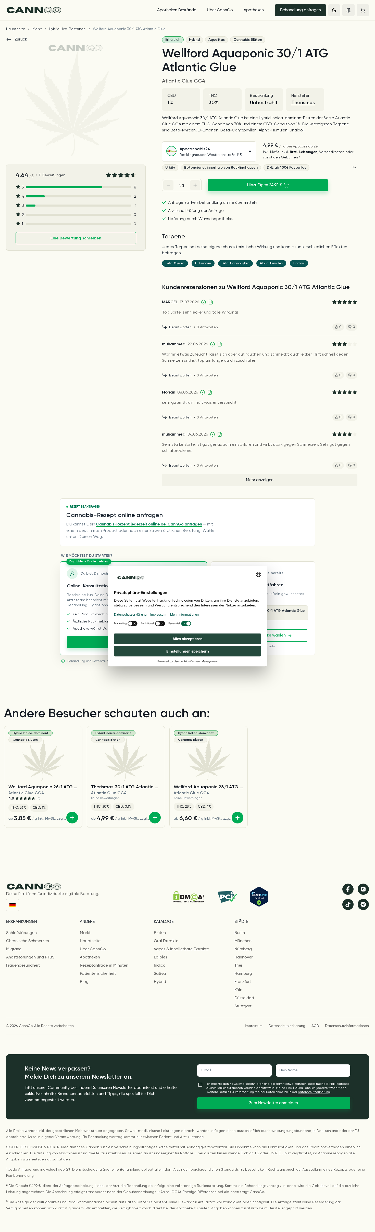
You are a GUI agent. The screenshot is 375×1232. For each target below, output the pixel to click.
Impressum (253, 1026)
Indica (160, 966)
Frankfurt (242, 982)
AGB (315, 1026)
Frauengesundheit (23, 966)
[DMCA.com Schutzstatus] (188, 896)
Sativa (160, 974)
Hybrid (194, 39)
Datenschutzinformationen (347, 1026)
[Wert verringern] (168, 185)
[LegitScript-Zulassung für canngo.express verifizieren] (259, 897)
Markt (37, 29)
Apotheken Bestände (176, 10)
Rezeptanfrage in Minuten (104, 966)
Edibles (160, 957)
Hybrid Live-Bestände (67, 29)
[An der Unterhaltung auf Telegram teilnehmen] (363, 904)
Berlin (239, 933)
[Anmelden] (348, 10)
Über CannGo (220, 10)
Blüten (160, 933)
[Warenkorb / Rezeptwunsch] (363, 10)
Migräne (13, 949)
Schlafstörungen (21, 933)
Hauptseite (15, 29)
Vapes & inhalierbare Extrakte (181, 949)
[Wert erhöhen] (195, 185)
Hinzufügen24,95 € (264, 185)
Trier (238, 966)
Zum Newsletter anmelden (273, 1103)
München (243, 941)
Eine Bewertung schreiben (76, 238)
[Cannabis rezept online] (77, 10)
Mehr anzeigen (259, 480)
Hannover (243, 957)
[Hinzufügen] (72, 817)
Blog (84, 982)
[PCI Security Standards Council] (227, 896)
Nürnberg (243, 949)
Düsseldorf (244, 998)
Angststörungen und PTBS (30, 957)
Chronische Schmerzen (27, 941)
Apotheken (254, 10)
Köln (238, 990)
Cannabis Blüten (247, 39)
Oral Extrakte (166, 941)
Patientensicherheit (98, 974)
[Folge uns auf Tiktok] (348, 904)
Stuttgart (243, 1006)
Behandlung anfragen (300, 10)
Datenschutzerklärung (287, 1026)
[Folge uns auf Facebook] (348, 889)
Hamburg (243, 974)
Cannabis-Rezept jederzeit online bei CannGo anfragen (149, 524)
